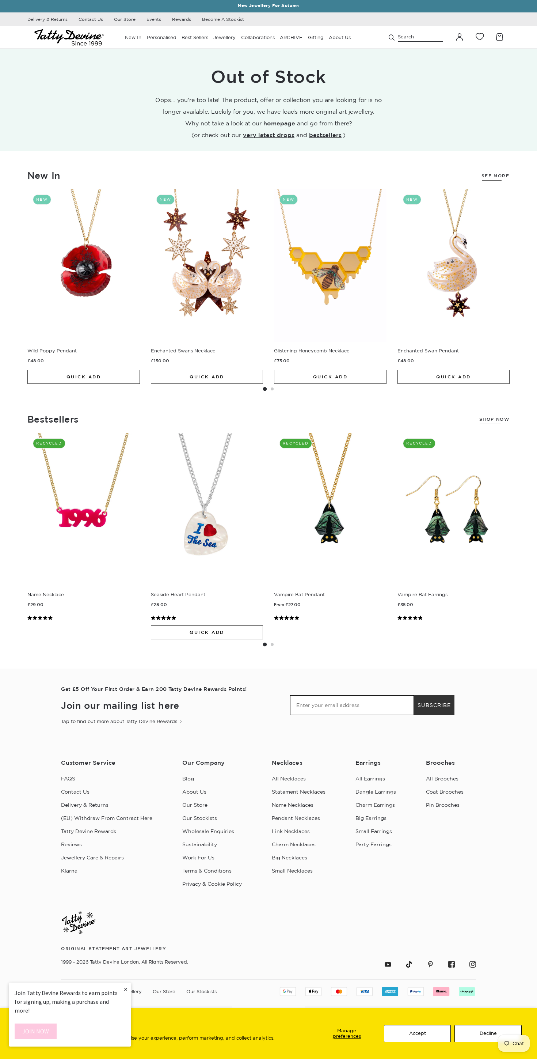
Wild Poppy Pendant (52, 350)
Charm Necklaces (294, 844)
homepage (279, 123)
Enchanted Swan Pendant (428, 350)
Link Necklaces (291, 831)
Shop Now (494, 419)
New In (133, 37)
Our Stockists (199, 818)
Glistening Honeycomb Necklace (312, 350)
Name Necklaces (292, 805)
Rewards (181, 19)
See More (495, 175)
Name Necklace (45, 594)
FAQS (68, 779)
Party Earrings (373, 844)
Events (153, 19)
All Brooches (442, 779)
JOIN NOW (35, 1031)
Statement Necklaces (298, 792)
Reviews (71, 844)
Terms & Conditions (207, 871)
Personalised (161, 37)
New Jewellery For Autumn (268, 5)
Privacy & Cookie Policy (212, 884)
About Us (194, 792)
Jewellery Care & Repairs (92, 858)
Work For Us (198, 858)
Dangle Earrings (375, 792)
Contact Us (91, 19)
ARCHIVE (291, 37)
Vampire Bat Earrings (422, 594)
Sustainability (199, 844)
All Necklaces (289, 779)
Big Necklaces (289, 858)
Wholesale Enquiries (208, 831)
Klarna (69, 871)
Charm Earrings (375, 805)
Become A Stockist (223, 19)
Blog (188, 779)
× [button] (125, 989)
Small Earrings (373, 831)
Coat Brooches (445, 792)
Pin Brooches (443, 805)
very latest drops (268, 135)
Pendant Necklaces (296, 818)
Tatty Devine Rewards (88, 831)
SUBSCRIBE (434, 705)
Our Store (125, 19)
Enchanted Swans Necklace (183, 350)
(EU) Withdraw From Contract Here (106, 818)
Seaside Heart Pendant (178, 594)
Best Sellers (195, 37)
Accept (417, 1033)
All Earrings (370, 779)
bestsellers (325, 135)
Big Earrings (370, 818)
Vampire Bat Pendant (299, 594)
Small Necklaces (292, 871)
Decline (488, 1033)
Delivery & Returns (47, 19)
